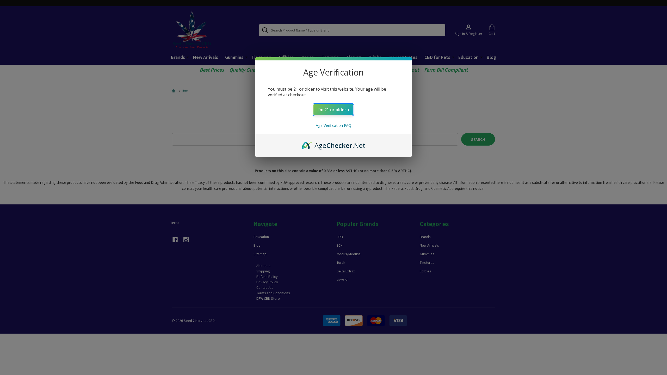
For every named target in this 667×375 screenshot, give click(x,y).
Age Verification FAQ (333, 125)
